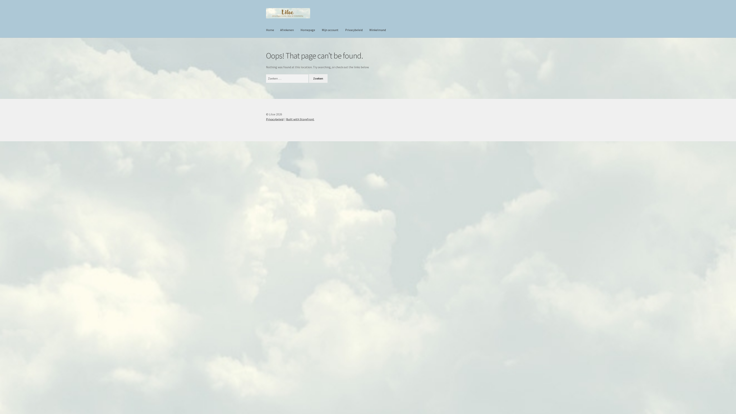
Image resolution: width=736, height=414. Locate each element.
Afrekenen (287, 30)
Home (270, 30)
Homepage (308, 30)
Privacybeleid (354, 30)
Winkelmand (377, 30)
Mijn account (330, 30)
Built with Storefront (300, 119)
